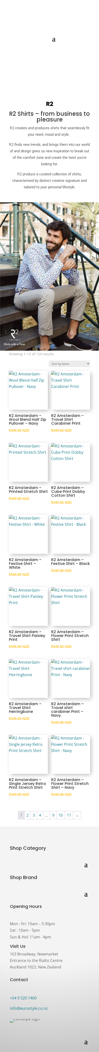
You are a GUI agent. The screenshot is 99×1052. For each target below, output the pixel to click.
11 (69, 815)
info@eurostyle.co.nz (29, 1008)
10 (60, 815)
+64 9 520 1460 (23, 998)
